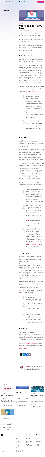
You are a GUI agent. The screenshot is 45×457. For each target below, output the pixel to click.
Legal (37, 447)
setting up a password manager (33, 244)
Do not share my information (6, 453)
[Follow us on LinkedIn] (5, 451)
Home (6, 1)
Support (32, 1)
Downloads (18, 449)
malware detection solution (29, 343)
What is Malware (29, 437)
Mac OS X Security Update (7, 395)
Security (21, 23)
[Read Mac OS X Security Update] (7, 389)
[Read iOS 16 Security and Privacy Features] (7, 412)
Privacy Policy (14, 453)
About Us (38, 437)
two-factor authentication (34, 120)
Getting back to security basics (7, 12)
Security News (29, 441)
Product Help (19, 447)
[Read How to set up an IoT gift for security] (37, 389)
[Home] (2, 435)
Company (26, 1)
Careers (37, 445)
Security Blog (29, 442)
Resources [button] (14, 1)
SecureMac (26, 366)
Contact (37, 438)
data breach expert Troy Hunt (32, 243)
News (20, 1)
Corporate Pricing (39, 441)
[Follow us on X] (1, 451)
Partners (37, 444)
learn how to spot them (33, 91)
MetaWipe (18, 438)
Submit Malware (19, 451)
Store (41, 1)
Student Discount (39, 440)
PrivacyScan (18, 440)
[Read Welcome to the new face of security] (22, 387)
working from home (35, 58)
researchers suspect (37, 151)
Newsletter (28, 444)
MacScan (18, 437)
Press (37, 442)
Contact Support (19, 450)
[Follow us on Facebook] (3, 451)
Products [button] (8, 1)
